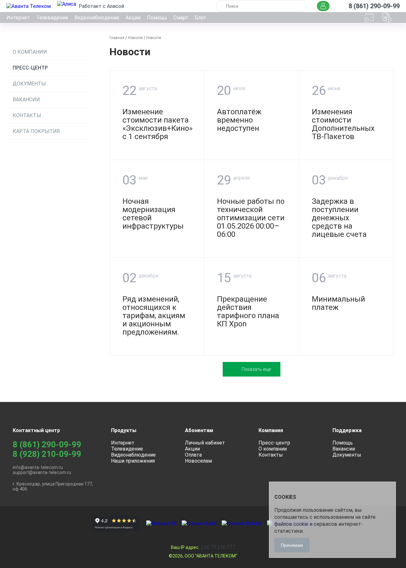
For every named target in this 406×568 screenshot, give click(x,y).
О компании (30, 52)
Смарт (181, 18)
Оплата (193, 455)
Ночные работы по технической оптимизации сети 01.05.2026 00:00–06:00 (251, 218)
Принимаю (292, 545)
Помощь (157, 18)
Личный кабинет (205, 443)
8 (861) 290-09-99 (47, 444)
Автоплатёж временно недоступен (239, 120)
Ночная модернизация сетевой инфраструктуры (153, 214)
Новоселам (198, 461)
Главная (116, 38)
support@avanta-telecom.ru (42, 472)
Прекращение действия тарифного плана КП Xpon (248, 311)
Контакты (27, 115)
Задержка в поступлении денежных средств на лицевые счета (339, 218)
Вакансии (26, 100)
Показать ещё (256, 369)
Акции (133, 18)
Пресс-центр (30, 68)
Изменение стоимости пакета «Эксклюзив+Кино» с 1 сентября (157, 124)
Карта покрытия (36, 131)
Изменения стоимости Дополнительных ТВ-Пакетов (343, 124)
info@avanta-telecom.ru (38, 467)
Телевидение (52, 18)
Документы (29, 84)
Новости (135, 38)
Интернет (18, 18)
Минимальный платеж (338, 303)
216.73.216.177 (203, 547)
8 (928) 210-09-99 (47, 454)
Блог (200, 18)
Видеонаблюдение (97, 18)
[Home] (29, 6)
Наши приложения (133, 461)
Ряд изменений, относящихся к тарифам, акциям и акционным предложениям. (153, 316)
